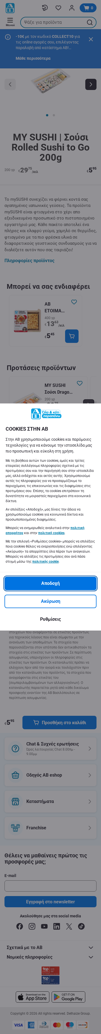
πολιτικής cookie (45, 562)
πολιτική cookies (51, 533)
